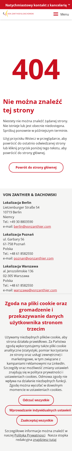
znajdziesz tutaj (44, 439)
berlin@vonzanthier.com (32, 226)
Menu (64, 14)
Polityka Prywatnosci (29, 435)
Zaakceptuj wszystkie (37, 420)
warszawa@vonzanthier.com (35, 290)
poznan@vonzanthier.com (34, 258)
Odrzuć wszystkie (36, 400)
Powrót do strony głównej (36, 167)
